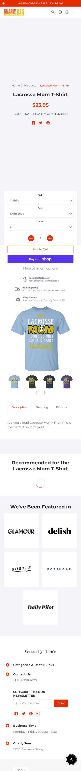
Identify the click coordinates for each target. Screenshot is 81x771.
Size (40, 221)
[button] (3, 3)
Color (40, 208)
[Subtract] (31, 238)
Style (40, 195)
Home (16, 85)
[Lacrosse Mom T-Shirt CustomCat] (14, 382)
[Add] (50, 238)
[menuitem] (53, 12)
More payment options (40, 268)
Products (30, 85)
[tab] (19, 407)
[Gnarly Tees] (14, 12)
